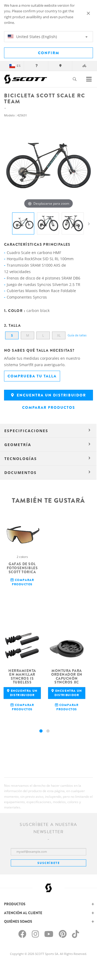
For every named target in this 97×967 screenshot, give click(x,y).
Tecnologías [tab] (20, 458)
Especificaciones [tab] (26, 430)
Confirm (48, 53)
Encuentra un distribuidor (50, 395)
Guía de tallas (77, 335)
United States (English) (36, 36)
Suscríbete (48, 863)
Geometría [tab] (17, 444)
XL (59, 335)
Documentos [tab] (20, 472)
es (19, 66)
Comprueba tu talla (32, 376)
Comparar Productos (48, 407)
